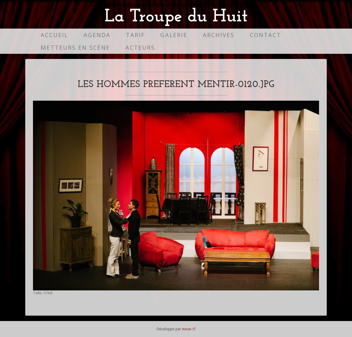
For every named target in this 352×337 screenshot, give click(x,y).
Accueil (54, 35)
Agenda (97, 35)
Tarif (135, 35)
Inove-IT (189, 328)
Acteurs (140, 47)
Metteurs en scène (75, 47)
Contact (265, 35)
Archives (218, 35)
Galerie (173, 35)
